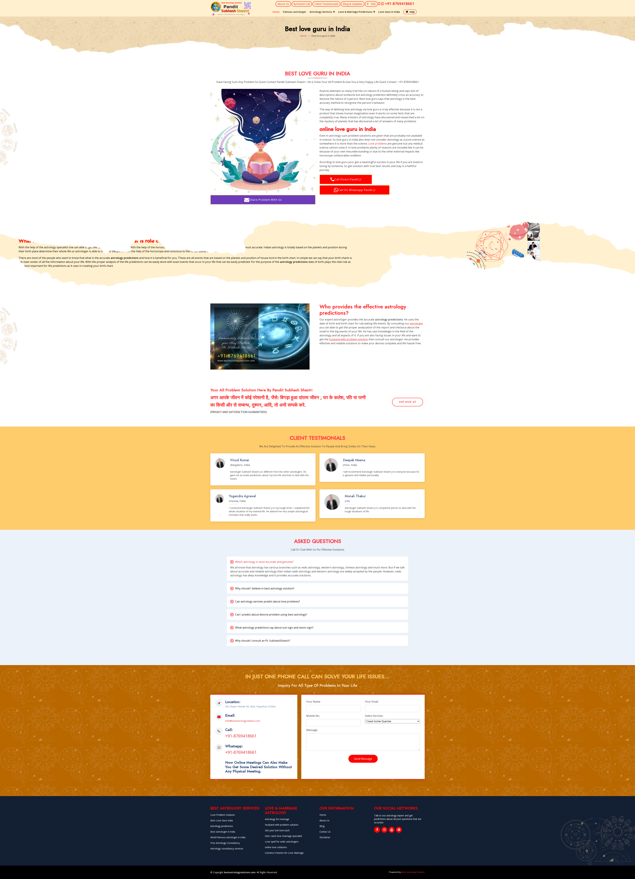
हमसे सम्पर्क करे (407, 402)
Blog (321, 826)
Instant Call (303, 4)
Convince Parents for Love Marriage (284, 853)
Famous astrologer (294, 11)
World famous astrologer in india (227, 837)
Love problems (377, 143)
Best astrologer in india (222, 832)
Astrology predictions (221, 826)
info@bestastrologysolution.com (242, 720)
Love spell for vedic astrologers (281, 842)
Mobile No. (313, 716)
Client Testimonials (326, 4)
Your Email (371, 701)
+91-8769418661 (241, 736)
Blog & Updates (352, 4)
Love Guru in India (389, 11)
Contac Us (325, 832)
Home (276, 11)
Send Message (363, 759)
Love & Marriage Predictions (355, 11)
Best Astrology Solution (413, 872)
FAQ (373, 4)
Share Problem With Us (265, 200)
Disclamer (324, 837)
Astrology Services (321, 11)
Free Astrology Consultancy (225, 843)
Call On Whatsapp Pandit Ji (356, 190)
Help (412, 11)
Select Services (374, 716)
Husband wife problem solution (281, 825)
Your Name (313, 701)
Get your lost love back (277, 830)
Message (312, 730)
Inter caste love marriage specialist (283, 836)
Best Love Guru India (221, 820)
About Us (283, 4)
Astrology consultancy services (226, 848)
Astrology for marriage (277, 819)
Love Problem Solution (222, 815)
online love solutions (276, 847)
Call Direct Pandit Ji (348, 179)
